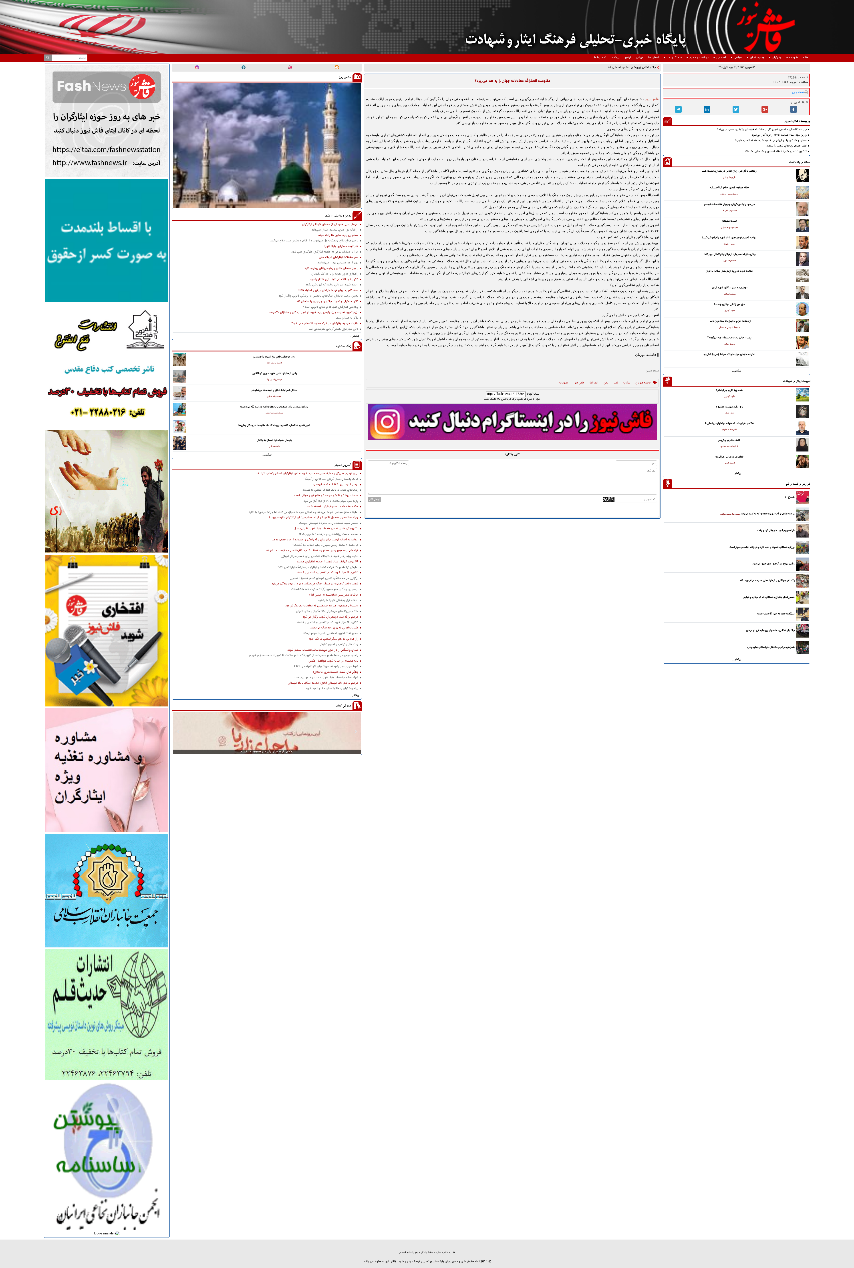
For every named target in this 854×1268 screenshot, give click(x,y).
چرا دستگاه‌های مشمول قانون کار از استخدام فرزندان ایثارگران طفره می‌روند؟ (762, 129)
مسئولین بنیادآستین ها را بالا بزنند (338, 235)
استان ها (653, 57)
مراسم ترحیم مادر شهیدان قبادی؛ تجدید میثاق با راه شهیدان (323, 683)
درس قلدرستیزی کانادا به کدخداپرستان (335, 484)
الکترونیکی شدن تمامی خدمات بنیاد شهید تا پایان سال (326, 528)
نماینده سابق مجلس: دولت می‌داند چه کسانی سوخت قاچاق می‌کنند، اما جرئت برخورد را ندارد (303, 512)
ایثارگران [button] (776, 57)
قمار (616, 383)
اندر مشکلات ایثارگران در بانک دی (338, 257)
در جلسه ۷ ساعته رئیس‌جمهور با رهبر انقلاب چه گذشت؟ (325, 545)
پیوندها (615, 57)
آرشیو (627, 57)
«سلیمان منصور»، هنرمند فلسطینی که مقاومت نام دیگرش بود (321, 606)
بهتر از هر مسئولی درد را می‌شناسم (338, 263)
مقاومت (563, 383)
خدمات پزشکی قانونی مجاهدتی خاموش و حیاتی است (326, 495)
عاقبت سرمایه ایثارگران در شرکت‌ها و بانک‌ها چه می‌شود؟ (324, 323)
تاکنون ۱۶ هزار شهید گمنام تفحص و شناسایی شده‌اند (776, 151)
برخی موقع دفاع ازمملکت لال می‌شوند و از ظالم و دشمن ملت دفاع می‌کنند (314, 241)
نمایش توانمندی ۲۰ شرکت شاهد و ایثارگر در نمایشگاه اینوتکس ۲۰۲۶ (318, 567)
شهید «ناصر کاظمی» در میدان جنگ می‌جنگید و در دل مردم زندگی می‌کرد (315, 584)
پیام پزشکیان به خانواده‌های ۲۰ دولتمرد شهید (331, 688)
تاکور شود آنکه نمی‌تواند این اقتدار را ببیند (333, 279)
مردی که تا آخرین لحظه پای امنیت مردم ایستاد (330, 633)
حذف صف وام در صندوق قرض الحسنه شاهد (332, 506)
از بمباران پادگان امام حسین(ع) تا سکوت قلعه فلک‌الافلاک (324, 589)
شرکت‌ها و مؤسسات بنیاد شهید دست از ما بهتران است (326, 677)
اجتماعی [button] (721, 57)
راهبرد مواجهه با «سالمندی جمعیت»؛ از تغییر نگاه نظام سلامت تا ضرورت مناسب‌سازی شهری (303, 655)
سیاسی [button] (738, 57)
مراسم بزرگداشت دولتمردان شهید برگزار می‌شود (330, 617)
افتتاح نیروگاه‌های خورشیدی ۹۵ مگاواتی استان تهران (327, 611)
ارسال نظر (374, 499)
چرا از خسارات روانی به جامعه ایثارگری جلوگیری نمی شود (324, 252)
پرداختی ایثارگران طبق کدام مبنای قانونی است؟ (330, 307)
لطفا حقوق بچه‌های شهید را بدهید (786, 146)
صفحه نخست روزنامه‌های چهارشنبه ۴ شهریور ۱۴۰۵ (328, 534)
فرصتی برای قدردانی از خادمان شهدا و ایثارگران (330, 224)
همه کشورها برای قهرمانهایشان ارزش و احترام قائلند (328, 290)
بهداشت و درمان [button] (699, 57)
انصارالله (593, 383)
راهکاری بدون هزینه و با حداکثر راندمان (334, 274)
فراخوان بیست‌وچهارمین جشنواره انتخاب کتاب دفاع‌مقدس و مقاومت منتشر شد (311, 550)
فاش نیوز (579, 383)
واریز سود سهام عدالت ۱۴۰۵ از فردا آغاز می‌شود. (779, 135)
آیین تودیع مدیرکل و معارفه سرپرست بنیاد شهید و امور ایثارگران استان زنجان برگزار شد (307, 473)
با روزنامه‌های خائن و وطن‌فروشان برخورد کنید (331, 268)
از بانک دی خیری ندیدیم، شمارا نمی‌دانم (335, 230)
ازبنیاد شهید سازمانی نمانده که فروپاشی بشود (332, 285)
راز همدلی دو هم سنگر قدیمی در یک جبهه (333, 639)
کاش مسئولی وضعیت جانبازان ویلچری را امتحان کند (327, 301)
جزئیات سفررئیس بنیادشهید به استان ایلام (333, 595)
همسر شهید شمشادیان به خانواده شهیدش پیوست (328, 523)
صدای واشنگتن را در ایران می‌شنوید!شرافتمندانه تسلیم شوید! (771, 140)
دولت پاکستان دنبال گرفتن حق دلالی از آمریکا (331, 479)
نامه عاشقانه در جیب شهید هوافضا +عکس (333, 661)
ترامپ (626, 383)
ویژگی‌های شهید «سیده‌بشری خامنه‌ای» (335, 672)
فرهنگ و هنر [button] (674, 57)
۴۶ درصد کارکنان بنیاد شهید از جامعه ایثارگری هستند (327, 562)
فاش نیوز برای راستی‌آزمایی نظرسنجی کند (333, 329)
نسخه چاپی (798, 92)
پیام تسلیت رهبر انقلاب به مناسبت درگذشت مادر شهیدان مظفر (619, 67)
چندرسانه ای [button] (757, 57)
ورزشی (639, 57)
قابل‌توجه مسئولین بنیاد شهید (341, 246)
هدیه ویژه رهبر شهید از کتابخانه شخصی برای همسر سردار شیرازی (319, 556)
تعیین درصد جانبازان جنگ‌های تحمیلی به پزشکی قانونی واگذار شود (318, 296)
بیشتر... (736, 371)
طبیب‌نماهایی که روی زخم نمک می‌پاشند (334, 628)
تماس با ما (600, 57)
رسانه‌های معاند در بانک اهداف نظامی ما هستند (330, 490)
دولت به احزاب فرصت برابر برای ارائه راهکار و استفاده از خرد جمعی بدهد (315, 540)
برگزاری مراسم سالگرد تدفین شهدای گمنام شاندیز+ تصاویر (324, 578)
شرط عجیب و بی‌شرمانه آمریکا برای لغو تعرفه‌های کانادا (326, 666)
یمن (606, 383)
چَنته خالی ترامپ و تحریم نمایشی (338, 644)
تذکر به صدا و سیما (347, 318)
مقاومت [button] (793, 57)
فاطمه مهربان (643, 383)
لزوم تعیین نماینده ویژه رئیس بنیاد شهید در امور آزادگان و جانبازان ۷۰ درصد (313, 312)
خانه (805, 57)
